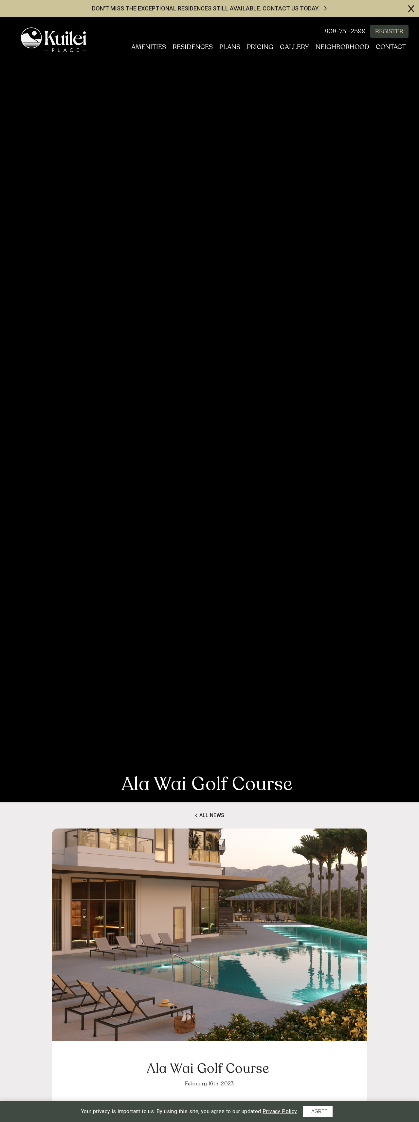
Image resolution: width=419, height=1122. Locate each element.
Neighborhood (342, 47)
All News (211, 815)
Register (389, 31)
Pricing (260, 47)
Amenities (148, 47)
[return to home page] (53, 39)
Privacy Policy (280, 1111)
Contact (391, 47)
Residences (193, 47)
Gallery (294, 47)
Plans (229, 47)
